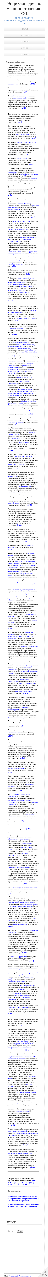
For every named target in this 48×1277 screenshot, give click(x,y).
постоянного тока (14, 563)
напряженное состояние (16, 768)
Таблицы (25, 42)
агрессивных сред (22, 1111)
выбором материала (16, 422)
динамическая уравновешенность (21, 187)
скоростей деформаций (26, 683)
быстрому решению (25, 389)
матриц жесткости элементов (20, 370)
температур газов (14, 209)
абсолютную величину (16, 718)
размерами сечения (14, 493)
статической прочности (21, 342)
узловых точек (13, 369)
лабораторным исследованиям (18, 839)
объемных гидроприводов (26, 1093)
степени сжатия (22, 158)
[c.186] (17, 1185)
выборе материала (17, 96)
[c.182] (16, 1183)
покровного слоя (14, 732)
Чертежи (25, 35)
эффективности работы (16, 464)
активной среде (13, 503)
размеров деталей (19, 98)
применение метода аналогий (18, 867)
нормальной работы (24, 594)
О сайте (24, 48)
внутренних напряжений (16, 282)
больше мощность (17, 888)
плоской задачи (27, 410)
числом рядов (12, 173)
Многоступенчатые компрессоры (20, 906)
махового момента (23, 740)
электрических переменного (25, 561)
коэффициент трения (30, 1050)
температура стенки (24, 203)
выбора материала (26, 286)
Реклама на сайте (25, 1276)
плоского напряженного (29, 646)
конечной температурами (18, 709)
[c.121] (10, 1185)
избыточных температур (16, 328)
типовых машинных (15, 572)
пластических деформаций (17, 1131)
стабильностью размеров (17, 1058)
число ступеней (31, 888)
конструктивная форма (16, 284)
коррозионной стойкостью (23, 1044)
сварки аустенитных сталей (26, 318)
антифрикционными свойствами (19, 1048)
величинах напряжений (16, 636)
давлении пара (21, 596)
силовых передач (14, 582)
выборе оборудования (19, 957)
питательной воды (14, 969)
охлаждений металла (21, 975)
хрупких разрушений (30, 973)
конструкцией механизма (29, 175)
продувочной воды (27, 985)
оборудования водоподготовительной (22, 253)
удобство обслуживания (16, 894)
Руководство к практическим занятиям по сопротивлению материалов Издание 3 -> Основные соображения (23, 1199)
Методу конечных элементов (20, 394)
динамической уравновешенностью (21, 902)
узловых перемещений (25, 377)
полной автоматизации (16, 264)
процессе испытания (22, 134)
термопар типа (13, 84)
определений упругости (23, 456)
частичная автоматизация (21, 221)
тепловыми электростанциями (19, 240)
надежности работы (15, 252)
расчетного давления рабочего (24, 590)
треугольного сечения (15, 404)
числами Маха (23, 442)
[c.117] (31, 1183)
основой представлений (18, 854)
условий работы (16, 438)
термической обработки (16, 290)
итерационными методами (17, 393)
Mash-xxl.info (13, 1276)
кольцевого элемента (28, 402)
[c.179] (25, 1185)
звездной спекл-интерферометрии (20, 1153)
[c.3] (34, 1181)
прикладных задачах (15, 361)
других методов (30, 351)
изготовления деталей (15, 1103)
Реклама (25, 54)
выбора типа (12, 476)
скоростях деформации (23, 691)
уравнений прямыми (25, 391)
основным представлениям (17, 800)
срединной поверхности (23, 665)
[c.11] (10, 1183)
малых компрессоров (30, 904)
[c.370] (24, 1183)
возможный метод (24, 349)
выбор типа (33, 179)
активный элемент (24, 487)
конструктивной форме (26, 278)
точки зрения (25, 292)
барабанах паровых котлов (18, 1007)
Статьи (25, 29)
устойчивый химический (16, 981)
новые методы (27, 843)
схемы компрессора (20, 924)
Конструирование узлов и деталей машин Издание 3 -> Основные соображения (23, 1205)
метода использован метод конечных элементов (21, 346)
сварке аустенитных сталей (22, 311)
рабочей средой (23, 1042)
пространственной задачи (28, 353)
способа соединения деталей (27, 142)
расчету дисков (13, 355)
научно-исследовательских (18, 229)
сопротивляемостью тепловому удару (22, 1056)
